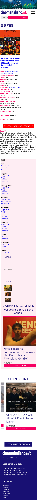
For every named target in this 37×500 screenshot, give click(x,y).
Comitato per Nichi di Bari (5, 169)
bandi (4, 498)
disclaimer (6, 494)
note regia (17, 126)
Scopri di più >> (20, 365)
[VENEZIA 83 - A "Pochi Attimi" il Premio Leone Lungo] (19, 397)
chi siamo (6, 486)
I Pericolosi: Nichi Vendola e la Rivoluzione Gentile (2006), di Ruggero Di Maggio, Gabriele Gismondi (10, 63)
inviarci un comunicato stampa (14, 468)
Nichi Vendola (6, 166)
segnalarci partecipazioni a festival (16, 472)
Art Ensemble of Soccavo (6, 203)
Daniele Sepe (6, 200)
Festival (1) (28, 126)
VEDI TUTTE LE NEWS (18, 444)
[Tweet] (5, 26)
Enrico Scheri (6, 252)
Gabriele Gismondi (6, 73)
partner (5, 496)
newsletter (6, 490)
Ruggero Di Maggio (11, 72)
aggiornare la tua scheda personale (16, 474)
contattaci (6, 488)
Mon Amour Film (15, 87)
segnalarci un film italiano (12, 470)
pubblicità (6, 492)
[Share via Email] (8, 26)
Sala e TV (7, 126)
